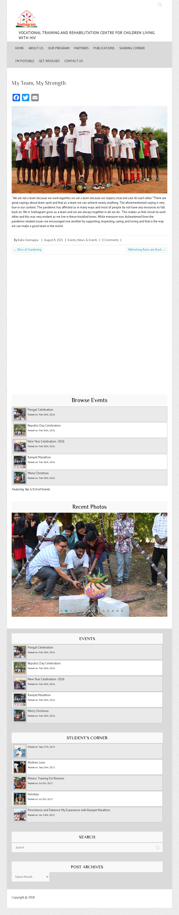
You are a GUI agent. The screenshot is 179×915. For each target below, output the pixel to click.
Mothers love (36, 762)
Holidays (33, 794)
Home (19, 48)
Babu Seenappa (28, 240)
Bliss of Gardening (27, 250)
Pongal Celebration (40, 410)
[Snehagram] (89, 19)
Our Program (58, 48)
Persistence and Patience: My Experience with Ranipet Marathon (69, 810)
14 (117, 611)
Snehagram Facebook (143, 4)
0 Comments (110, 240)
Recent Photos (89, 507)
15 (122, 611)
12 (108, 611)
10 (99, 611)
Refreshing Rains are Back (146, 250)
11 (103, 611)
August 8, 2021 (53, 240)
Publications (104, 48)
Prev (17, 150)
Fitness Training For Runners (46, 778)
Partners (81, 48)
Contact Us (73, 61)
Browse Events (89, 400)
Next (161, 150)
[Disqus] (89, 322)
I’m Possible (24, 61)
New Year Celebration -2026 (46, 441)
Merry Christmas (38, 473)
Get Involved (49, 61)
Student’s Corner (87, 737)
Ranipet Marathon (39, 457)
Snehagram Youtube (152, 4)
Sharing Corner (132, 48)
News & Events (87, 240)
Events (72, 240)
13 (113, 611)
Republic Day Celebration (44, 426)
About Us (35, 48)
